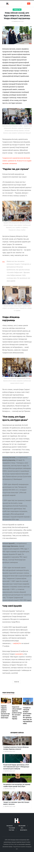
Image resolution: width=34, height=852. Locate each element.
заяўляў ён (17, 643)
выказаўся (19, 654)
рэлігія (16, 681)
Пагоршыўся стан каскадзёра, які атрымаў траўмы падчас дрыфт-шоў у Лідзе (16, 785)
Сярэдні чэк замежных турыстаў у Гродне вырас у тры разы (16, 803)
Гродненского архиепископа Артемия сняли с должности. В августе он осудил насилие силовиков (16, 160)
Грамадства (17, 9)
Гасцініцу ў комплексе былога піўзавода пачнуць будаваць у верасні (16, 748)
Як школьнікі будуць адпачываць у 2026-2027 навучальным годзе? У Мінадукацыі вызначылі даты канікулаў (16, 767)
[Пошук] (23, 3)
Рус (29, 3)
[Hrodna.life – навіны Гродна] (7, 3)
